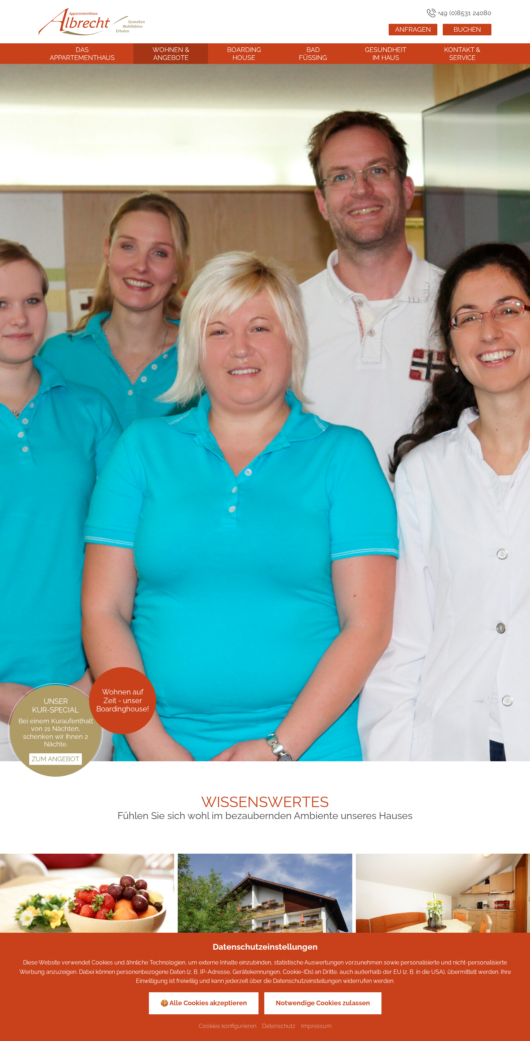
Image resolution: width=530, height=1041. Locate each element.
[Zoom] (265, 412)
